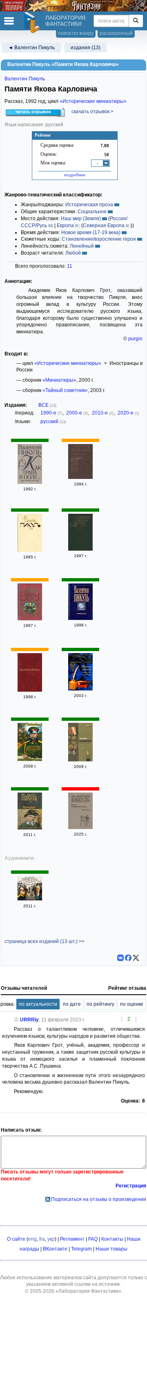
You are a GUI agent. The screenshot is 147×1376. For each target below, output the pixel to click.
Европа (65, 225)
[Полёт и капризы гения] (80, 827)
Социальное (92, 211)
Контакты (112, 1239)
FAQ (93, 1239)
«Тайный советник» (65, 390)
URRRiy (29, 1020)
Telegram (81, 1249)
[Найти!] (136, 21)
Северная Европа (104, 225)
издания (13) (85, 47)
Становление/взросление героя (99, 239)
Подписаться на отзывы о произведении (98, 1199)
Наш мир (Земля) (81, 218)
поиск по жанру (76, 33)
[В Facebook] (128, 958)
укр (51, 1239)
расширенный (116, 33)
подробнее (74, 174)
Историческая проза (89, 204)
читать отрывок (33, 111)
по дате (72, 1004)
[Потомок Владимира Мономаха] (30, 619)
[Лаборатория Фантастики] (33, 22)
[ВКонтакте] (120, 958)
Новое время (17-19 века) (90, 232)
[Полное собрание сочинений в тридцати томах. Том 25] (80, 549)
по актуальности (38, 1004)
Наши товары (111, 1249)
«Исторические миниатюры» (93, 101)
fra (42, 1239)
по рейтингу (100, 1004)
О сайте (16, 1239)
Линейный (82, 246)
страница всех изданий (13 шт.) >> (44, 941)
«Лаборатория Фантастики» (88, 1291)
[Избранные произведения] (30, 690)
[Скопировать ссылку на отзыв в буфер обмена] (16, 1020)
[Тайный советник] (80, 689)
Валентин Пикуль (24, 79)
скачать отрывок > (92, 111)
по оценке (131, 1004)
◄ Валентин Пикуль (31, 47)
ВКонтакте (55, 1249)
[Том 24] (30, 550)
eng (32, 1239)
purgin (135, 339)
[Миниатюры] (80, 618)
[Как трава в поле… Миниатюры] (30, 482)
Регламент (72, 1239)
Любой (73, 253)
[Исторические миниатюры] (80, 477)
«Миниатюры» (59, 380)
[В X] (136, 958)
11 (69, 266)
